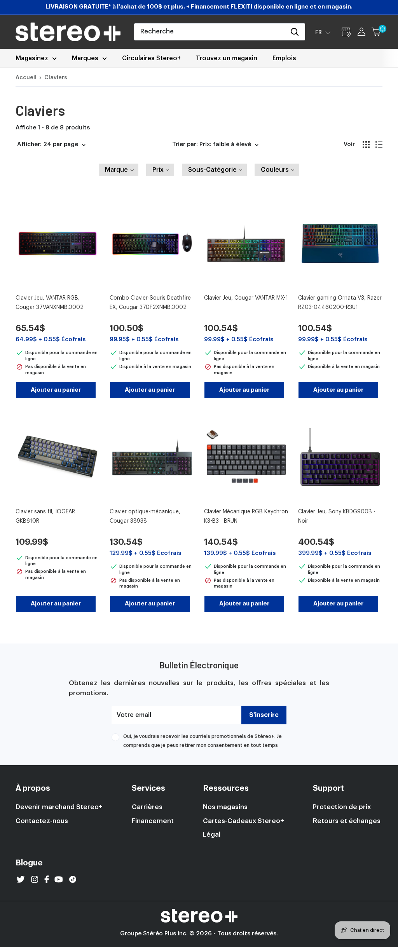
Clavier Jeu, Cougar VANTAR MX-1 (246, 298)
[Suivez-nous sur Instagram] (34, 879)
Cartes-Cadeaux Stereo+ (243, 821)
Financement (153, 821)
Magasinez (32, 58)
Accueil (26, 77)
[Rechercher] (295, 32)
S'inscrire (264, 715)
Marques (85, 58)
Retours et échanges (347, 821)
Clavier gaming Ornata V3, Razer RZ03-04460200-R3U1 (340, 302)
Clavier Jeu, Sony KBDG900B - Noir (336, 516)
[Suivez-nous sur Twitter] (20, 879)
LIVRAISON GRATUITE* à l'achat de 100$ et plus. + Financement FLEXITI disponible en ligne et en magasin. (199, 7)
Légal (211, 834)
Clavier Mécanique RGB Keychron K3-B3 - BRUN (246, 516)
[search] (209, 32)
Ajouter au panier (56, 390)
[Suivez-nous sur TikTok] (72, 879)
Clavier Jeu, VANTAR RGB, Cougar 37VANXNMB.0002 (50, 302)
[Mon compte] (361, 32)
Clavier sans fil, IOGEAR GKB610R (45, 516)
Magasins (346, 32)
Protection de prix (342, 807)
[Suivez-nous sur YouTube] (58, 879)
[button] (323, 32)
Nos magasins (225, 807)
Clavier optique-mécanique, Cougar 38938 (145, 516)
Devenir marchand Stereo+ (59, 807)
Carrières (147, 807)
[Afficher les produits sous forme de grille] (366, 144)
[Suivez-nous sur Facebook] (46, 879)
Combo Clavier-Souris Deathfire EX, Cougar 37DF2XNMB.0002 (150, 302)
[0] (376, 32)
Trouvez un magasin (226, 58)
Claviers (55, 77)
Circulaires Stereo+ (151, 58)
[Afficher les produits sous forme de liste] (378, 144)
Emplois (284, 58)
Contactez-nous (42, 821)
